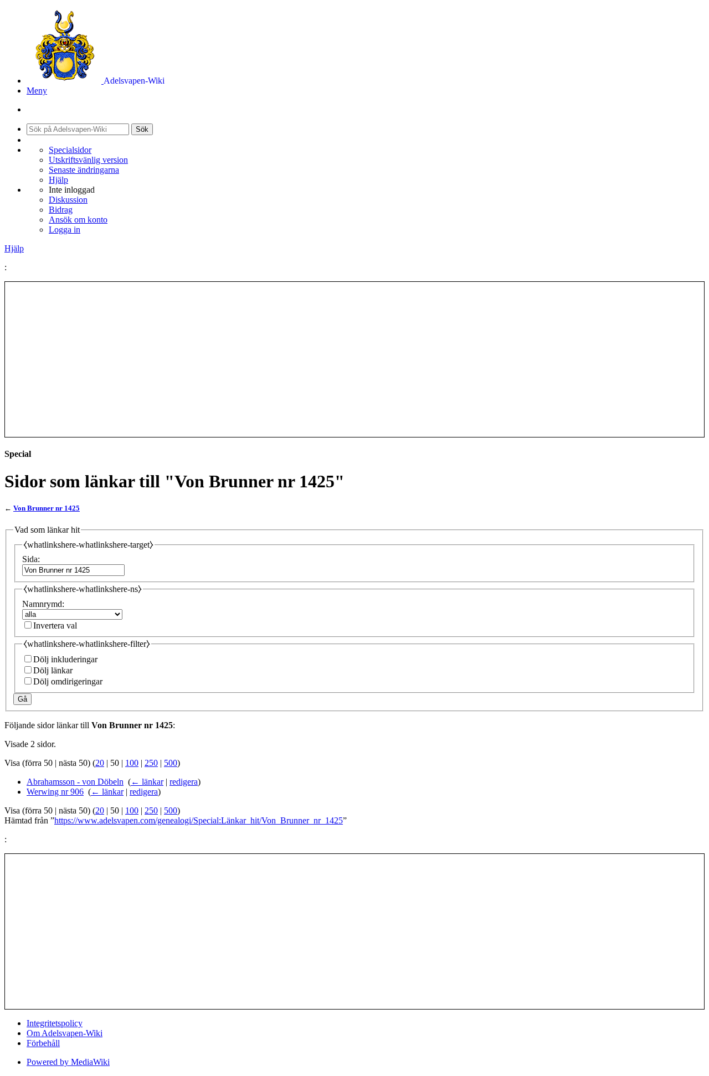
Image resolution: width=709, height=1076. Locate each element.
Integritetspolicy (55, 1023)
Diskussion (68, 199)
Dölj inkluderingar (65, 659)
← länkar (147, 781)
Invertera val (55, 625)
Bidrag (61, 209)
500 (170, 763)
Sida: (31, 559)
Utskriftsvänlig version (88, 159)
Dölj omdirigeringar (67, 681)
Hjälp (58, 179)
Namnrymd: (43, 604)
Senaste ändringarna (84, 169)
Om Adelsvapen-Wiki (64, 1033)
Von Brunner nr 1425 (46, 508)
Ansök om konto (78, 219)
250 (151, 763)
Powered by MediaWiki (68, 1062)
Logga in (64, 229)
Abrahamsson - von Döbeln (75, 781)
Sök (142, 129)
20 (99, 763)
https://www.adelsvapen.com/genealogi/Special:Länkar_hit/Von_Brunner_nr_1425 (198, 820)
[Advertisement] (354, 359)
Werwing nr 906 (55, 791)
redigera (183, 781)
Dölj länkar (53, 670)
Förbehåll (43, 1043)
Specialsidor (70, 150)
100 (131, 763)
